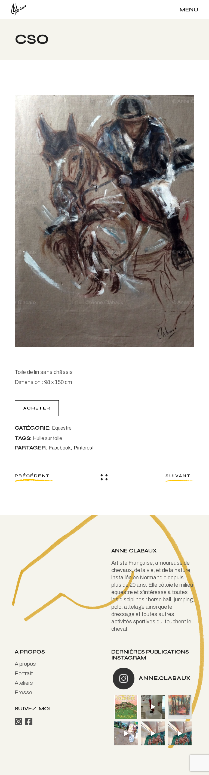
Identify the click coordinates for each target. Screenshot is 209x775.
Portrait (24, 673)
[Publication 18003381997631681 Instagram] (153, 733)
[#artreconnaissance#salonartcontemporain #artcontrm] (180, 707)
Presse (23, 692)
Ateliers (24, 683)
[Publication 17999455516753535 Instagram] (153, 707)
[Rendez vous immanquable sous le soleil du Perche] (126, 707)
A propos (25, 664)
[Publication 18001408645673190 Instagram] (180, 733)
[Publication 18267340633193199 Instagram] (126, 733)
